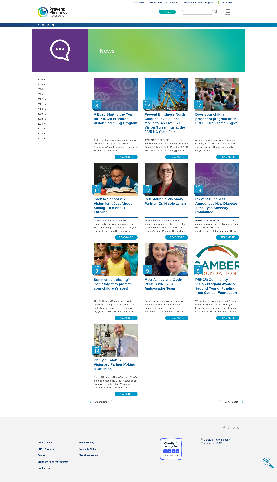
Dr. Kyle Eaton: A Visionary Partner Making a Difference (114, 364)
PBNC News (157, 2)
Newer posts (231, 402)
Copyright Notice (87, 449)
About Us (139, 2)
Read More (126, 157)
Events (173, 2)
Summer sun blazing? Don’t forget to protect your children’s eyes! (112, 284)
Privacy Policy (86, 442)
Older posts (101, 402)
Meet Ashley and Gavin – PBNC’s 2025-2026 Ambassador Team (165, 284)
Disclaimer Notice (88, 455)
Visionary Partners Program (199, 2)
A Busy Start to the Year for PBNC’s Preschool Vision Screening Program (115, 118)
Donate (167, 12)
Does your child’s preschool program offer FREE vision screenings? (216, 118)
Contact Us (226, 2)
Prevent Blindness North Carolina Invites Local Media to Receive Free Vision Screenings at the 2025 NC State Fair (165, 123)
